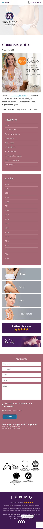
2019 (7, 215)
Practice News (10, 147)
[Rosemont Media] (21, 524)
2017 (7, 223)
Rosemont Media (30, 518)
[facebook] (12, 497)
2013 (7, 241)
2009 (7, 254)
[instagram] (26, 497)
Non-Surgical (26, 313)
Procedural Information (13, 156)
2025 (7, 189)
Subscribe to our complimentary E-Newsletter (18, 404)
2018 (7, 219)
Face (22, 300)
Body (7, 125)
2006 (7, 258)
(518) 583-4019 (36, 2)
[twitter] (16, 497)
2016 (7, 228)
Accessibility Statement (27, 516)
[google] (30, 497)
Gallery (10, 341)
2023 (7, 197)
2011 (7, 250)
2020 (7, 210)
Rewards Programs (12, 160)
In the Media (9, 138)
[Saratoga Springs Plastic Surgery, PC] (9, 25)
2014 (7, 237)
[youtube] (21, 497)
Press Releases (10, 151)
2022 (7, 202)
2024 (7, 193)
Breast (23, 273)
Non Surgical (9, 143)
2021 (7, 206)
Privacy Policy (12, 516)
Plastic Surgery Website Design (16, 518)
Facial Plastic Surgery (12, 134)
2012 (7, 245)
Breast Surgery (10, 130)
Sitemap (19, 516)
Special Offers (10, 165)
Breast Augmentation (18, 95)
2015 (7, 232)
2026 (7, 184)
